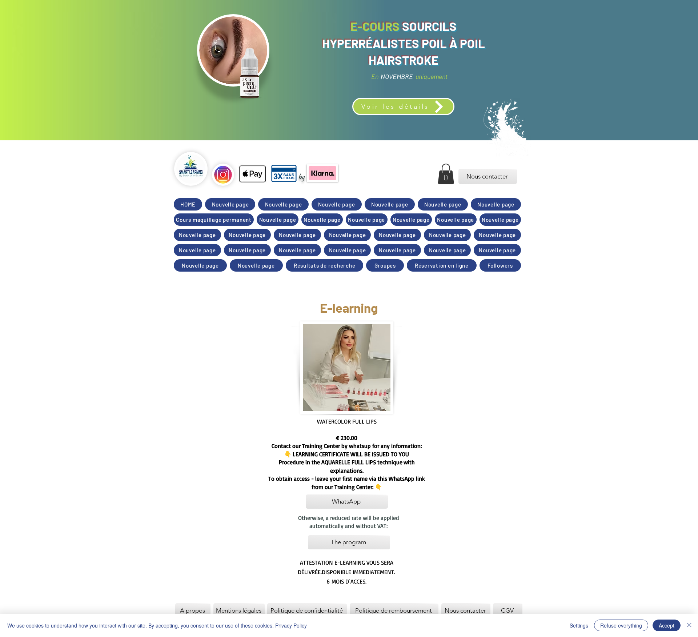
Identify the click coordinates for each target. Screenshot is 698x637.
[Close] (689, 625)
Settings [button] (579, 625)
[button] (445, 174)
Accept (666, 625)
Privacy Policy (291, 625)
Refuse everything (621, 625)
